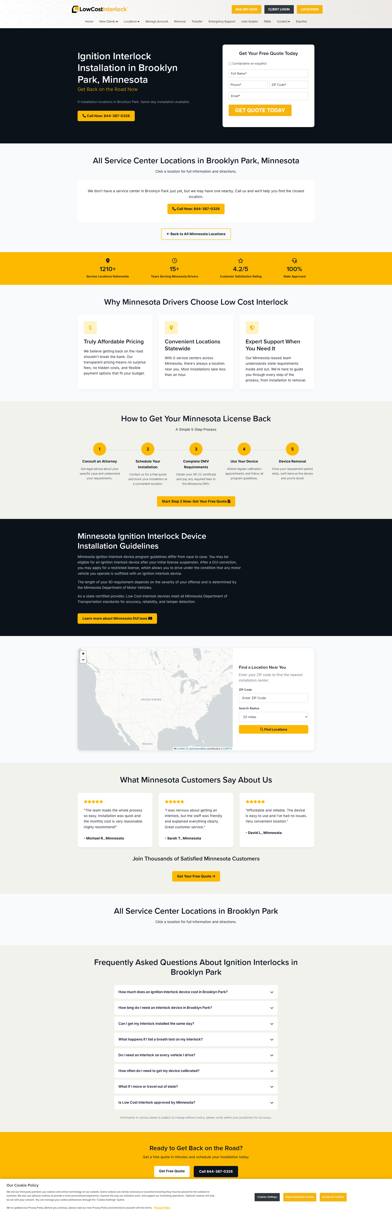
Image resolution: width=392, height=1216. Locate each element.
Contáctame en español (249, 63)
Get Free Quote (172, 1171)
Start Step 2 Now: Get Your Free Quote (195, 501)
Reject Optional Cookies (300, 1197)
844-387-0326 (246, 9)
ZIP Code (245, 689)
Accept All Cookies (333, 1197)
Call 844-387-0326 (216, 1171)
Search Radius (249, 708)
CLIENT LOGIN (279, 9)
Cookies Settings (267, 1197)
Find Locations (275, 729)
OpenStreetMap (197, 748)
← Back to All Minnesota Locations (196, 234)
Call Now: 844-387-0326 (108, 116)
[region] (196, 1197)
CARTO (227, 748)
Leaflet (180, 748)
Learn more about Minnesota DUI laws (115, 618)
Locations (310, 9)
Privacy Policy (162, 1207)
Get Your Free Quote (194, 876)
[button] (83, 654)
